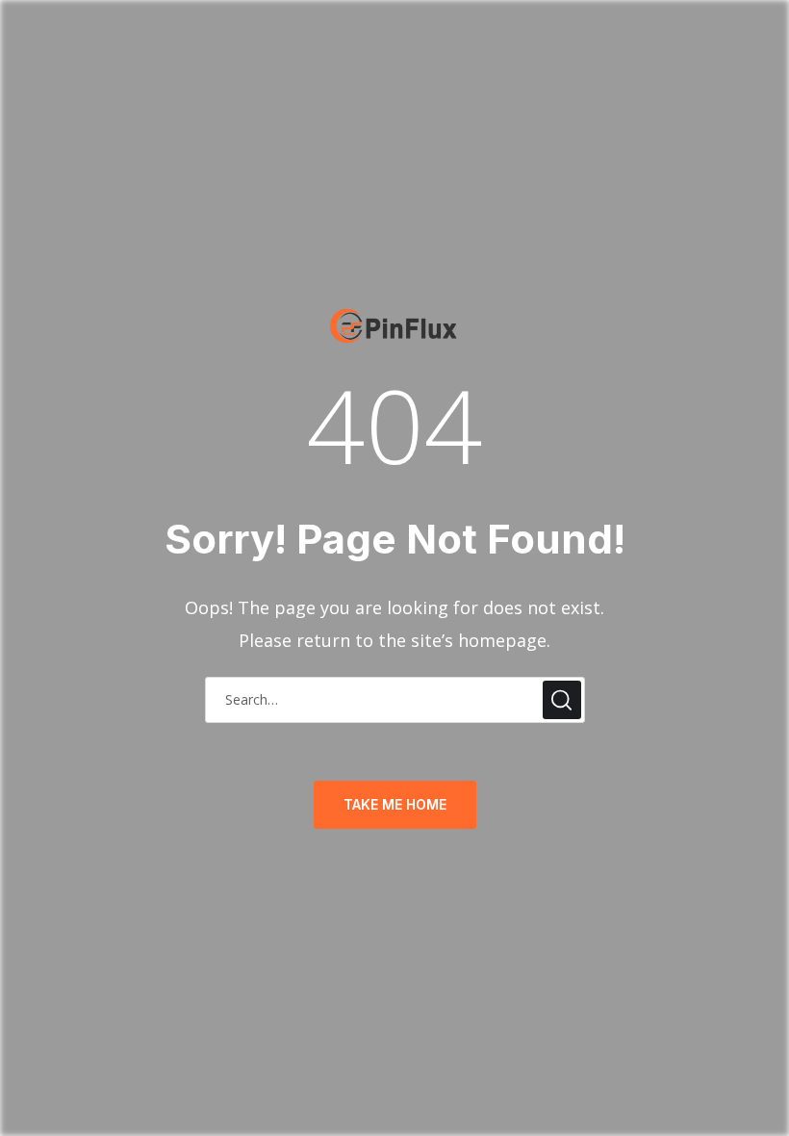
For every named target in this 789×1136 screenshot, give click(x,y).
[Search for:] (395, 698)
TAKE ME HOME (395, 804)
